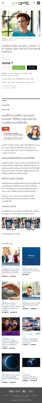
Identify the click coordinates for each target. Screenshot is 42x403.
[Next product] (3, 58)
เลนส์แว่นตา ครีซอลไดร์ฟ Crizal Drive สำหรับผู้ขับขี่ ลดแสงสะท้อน (30, 341)
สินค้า (11, 38)
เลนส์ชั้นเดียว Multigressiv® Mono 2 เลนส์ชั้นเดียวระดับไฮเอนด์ (30, 377)
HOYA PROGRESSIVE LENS (20, 79)
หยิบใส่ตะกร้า (18, 67)
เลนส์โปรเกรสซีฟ (29, 82)
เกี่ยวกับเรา (35, 395)
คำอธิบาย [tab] (4, 101)
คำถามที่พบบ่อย (14, 395)
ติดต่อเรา (26, 397)
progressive (20, 82)
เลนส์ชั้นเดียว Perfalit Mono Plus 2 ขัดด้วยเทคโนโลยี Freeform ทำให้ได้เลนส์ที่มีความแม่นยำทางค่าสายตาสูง (11, 306)
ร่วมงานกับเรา (18, 397)
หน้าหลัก (4, 38)
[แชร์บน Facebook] (3, 87)
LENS (17, 38)
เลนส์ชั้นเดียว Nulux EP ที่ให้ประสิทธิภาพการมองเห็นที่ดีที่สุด (31, 305)
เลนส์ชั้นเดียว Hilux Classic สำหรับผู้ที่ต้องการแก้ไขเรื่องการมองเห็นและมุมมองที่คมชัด (10, 271)
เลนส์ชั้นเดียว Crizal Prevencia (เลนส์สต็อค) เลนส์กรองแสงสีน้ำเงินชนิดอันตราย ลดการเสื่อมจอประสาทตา (10, 342)
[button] (3, 3)
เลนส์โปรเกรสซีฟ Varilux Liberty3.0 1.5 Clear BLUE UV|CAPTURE (31, 271)
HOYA (23, 38)
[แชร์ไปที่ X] (7, 87)
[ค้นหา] (34, 3)
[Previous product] (7, 58)
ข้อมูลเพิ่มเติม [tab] (6, 105)
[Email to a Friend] (14, 87)
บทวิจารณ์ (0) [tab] (6, 109)
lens (13, 82)
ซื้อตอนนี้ (32, 67)
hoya (9, 82)
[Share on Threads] (11, 87)
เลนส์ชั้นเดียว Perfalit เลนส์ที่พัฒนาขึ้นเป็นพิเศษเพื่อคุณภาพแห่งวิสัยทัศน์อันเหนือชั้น (10, 377)
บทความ (6, 395)
